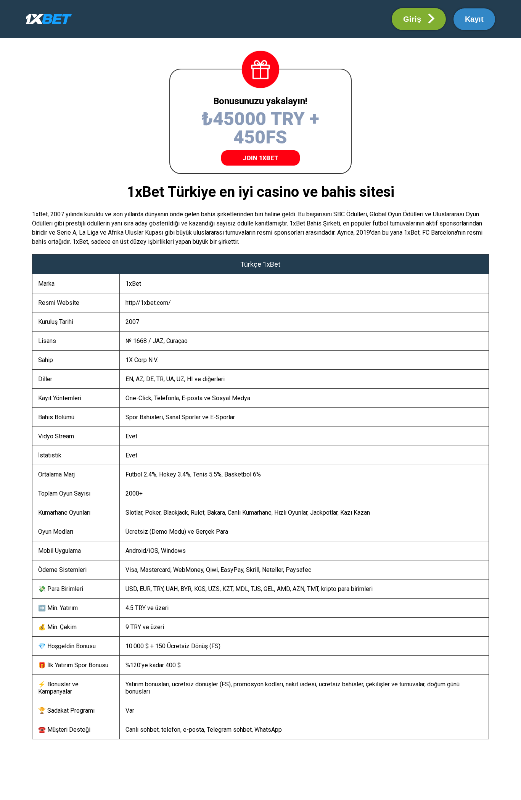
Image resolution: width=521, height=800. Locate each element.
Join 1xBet (260, 158)
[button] (419, 19)
